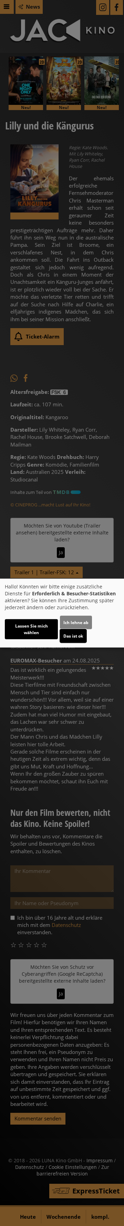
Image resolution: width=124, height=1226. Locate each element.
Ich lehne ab (76, 622)
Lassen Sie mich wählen (31, 629)
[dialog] (62, 613)
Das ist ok (73, 636)
